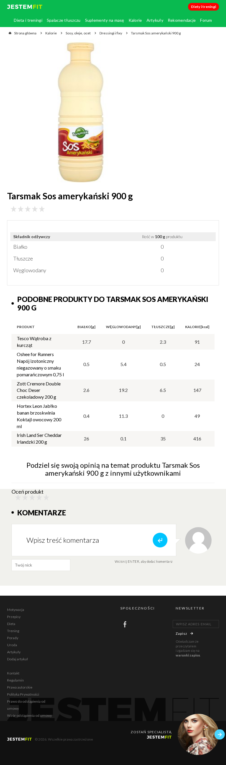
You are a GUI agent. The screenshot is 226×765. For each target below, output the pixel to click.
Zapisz (181, 633)
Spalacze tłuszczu (64, 20)
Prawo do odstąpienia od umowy (26, 705)
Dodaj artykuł (17, 659)
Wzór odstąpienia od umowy (29, 715)
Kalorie (135, 20)
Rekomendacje (182, 20)
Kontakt (13, 673)
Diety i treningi (203, 6)
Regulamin (15, 680)
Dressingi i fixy (110, 33)
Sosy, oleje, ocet (78, 33)
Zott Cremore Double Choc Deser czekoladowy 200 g (39, 390)
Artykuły (155, 20)
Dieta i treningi (28, 20)
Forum (206, 20)
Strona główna (25, 33)
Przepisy (14, 616)
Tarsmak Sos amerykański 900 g (156, 33)
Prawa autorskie (19, 687)
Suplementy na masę (104, 20)
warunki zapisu (188, 655)
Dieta (11, 624)
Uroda (12, 645)
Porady (12, 638)
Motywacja (15, 609)
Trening (13, 631)
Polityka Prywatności (23, 694)
